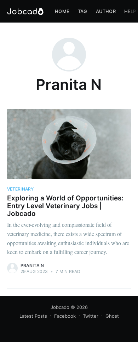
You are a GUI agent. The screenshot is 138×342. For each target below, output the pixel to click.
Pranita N (32, 265)
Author (106, 11)
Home (62, 11)
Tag (82, 11)
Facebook (65, 316)
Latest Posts (33, 316)
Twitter (90, 316)
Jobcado (60, 307)
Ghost (112, 316)
